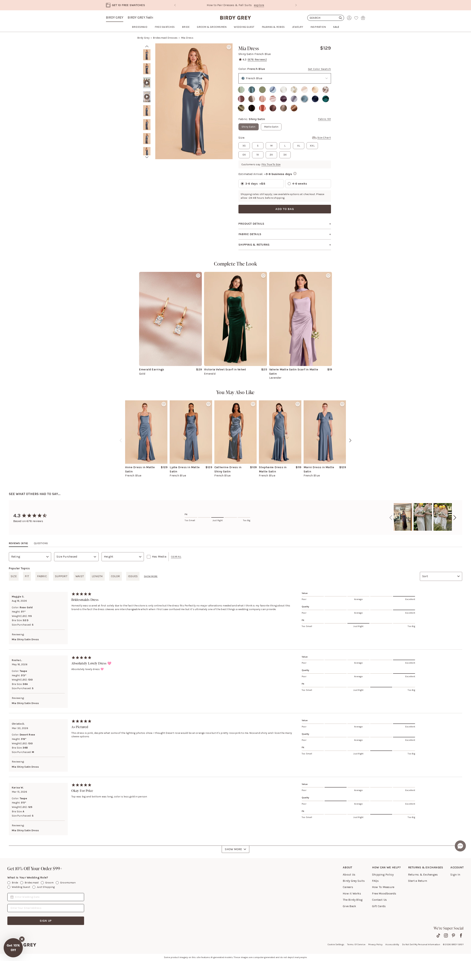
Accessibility (392, 944)
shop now (267, 5)
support (61, 576)
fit (27, 576)
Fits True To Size (271, 164)
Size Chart (324, 137)
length (97, 576)
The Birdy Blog (353, 899)
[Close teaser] (22, 939)
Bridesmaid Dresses (165, 37)
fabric (42, 576)
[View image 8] (146, 152)
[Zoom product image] (194, 101)
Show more (150, 576)
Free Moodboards (384, 893)
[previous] (121, 440)
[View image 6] (146, 124)
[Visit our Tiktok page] (438, 935)
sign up (46, 920)
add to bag (284, 209)
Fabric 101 (324, 119)
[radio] (241, 90)
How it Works (352, 893)
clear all (176, 556)
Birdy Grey (114, 17)
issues (133, 576)
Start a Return (417, 881)
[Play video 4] (146, 96)
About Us (349, 874)
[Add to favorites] (229, 47)
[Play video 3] (146, 82)
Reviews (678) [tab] (18, 543)
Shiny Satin (249, 126)
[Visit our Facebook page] (461, 935)
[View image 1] (146, 54)
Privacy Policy (375, 944)
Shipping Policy (383, 874)
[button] (13, 947)
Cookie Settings (335, 944)
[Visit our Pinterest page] (453, 935)
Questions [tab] (41, 543)
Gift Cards (379, 906)
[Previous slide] (175, 5)
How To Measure (383, 887)
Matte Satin (271, 126)
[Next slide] (296, 5)
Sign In (455, 874)
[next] (147, 157)
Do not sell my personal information (421, 944)
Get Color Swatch (319, 69)
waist (79, 576)
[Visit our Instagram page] (446, 935)
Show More (233, 849)
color (115, 576)
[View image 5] (146, 110)
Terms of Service (356, 944)
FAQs (375, 881)
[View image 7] (146, 138)
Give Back (349, 906)
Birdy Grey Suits (354, 881)
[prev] (147, 46)
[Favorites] (356, 18)
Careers (348, 887)
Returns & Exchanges (423, 874)
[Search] (325, 18)
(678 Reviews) (257, 59)
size (14, 576)
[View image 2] (146, 68)
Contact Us (379, 899)
